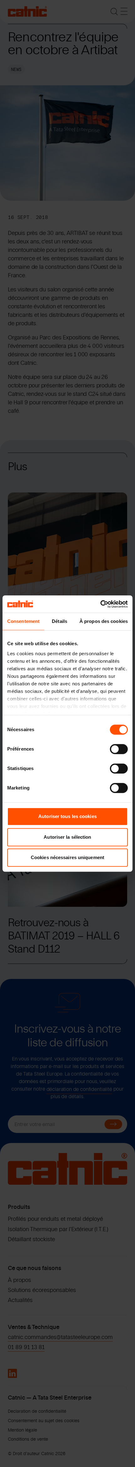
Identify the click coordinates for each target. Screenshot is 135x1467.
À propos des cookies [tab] (103, 621)
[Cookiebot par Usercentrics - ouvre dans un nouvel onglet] (100, 604)
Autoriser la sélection (67, 837)
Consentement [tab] (23, 621)
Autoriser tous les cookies (67, 816)
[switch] (119, 749)
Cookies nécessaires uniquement (67, 857)
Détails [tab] (59, 621)
